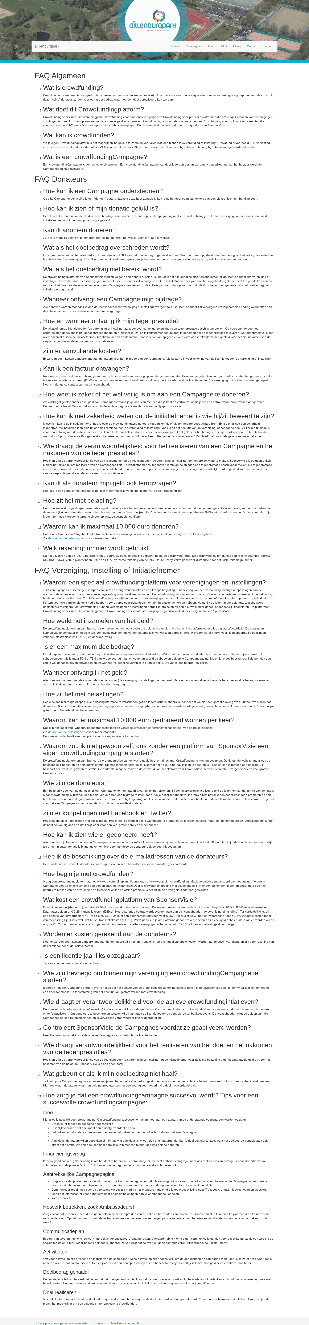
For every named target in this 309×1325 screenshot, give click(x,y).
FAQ (224, 46)
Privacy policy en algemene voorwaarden (62, 1323)
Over (211, 46)
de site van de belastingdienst (68, 538)
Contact (252, 46)
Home (175, 46)
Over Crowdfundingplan (125, 1323)
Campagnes (194, 46)
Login (267, 46)
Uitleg (237, 46)
